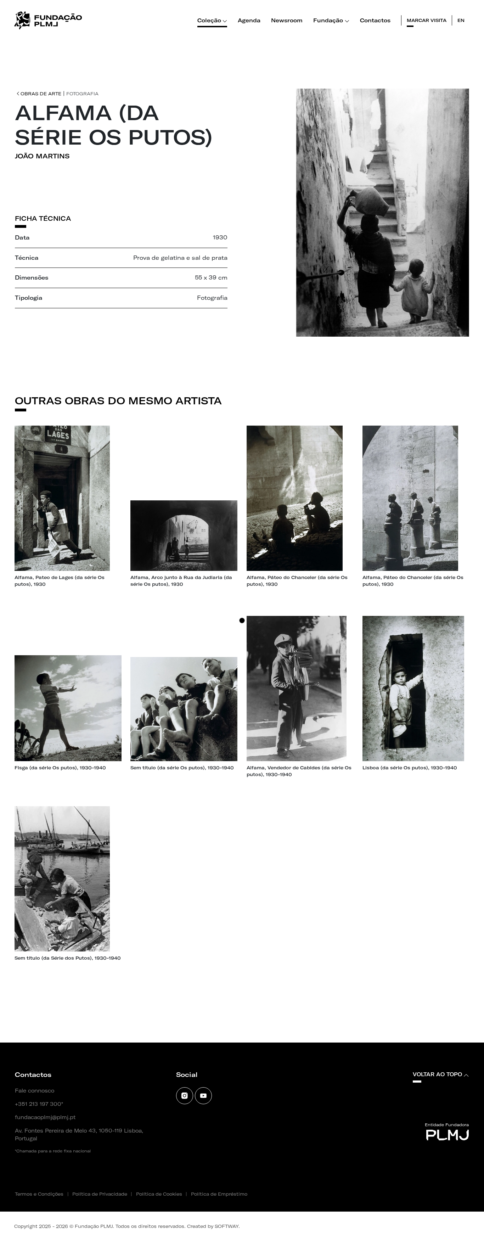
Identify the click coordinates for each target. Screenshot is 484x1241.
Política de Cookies (159, 1194)
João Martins (42, 156)
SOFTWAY (226, 1226)
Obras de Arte (41, 93)
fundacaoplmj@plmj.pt (45, 1117)
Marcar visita (426, 20)
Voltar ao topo (437, 1074)
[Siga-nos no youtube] (203, 1095)
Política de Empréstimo (219, 1194)
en (461, 20)
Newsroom (287, 20)
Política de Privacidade (99, 1194)
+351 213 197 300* (39, 1104)
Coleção (209, 20)
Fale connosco (34, 1091)
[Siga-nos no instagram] (184, 1095)
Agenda (249, 20)
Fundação (328, 20)
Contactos (375, 20)
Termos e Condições (39, 1194)
